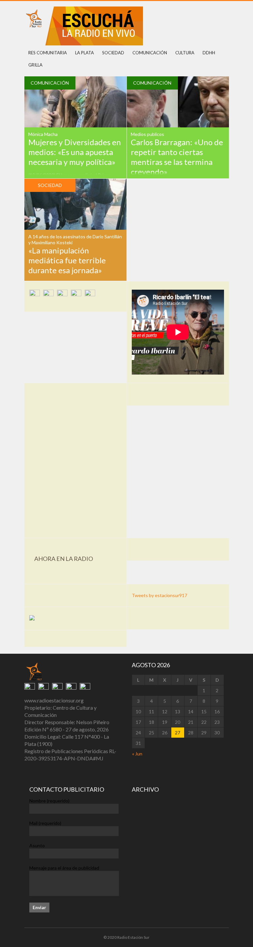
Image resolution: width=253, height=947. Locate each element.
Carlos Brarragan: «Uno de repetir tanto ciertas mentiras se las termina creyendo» (177, 156)
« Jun (137, 753)
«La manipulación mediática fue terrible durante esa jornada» (67, 260)
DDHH (209, 52)
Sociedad (113, 52)
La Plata (84, 52)
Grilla (35, 64)
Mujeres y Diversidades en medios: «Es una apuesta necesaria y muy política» (74, 152)
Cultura (184, 52)
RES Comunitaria (47, 52)
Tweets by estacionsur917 (159, 595)
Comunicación (149, 52)
